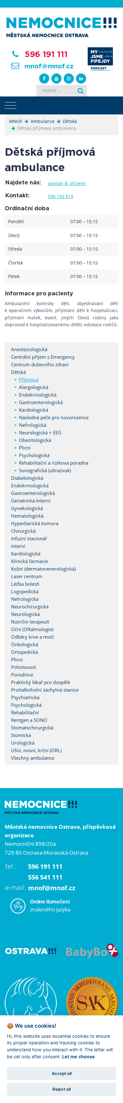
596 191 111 (46, 54)
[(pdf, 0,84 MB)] (92, 1002)
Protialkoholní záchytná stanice (45, 690)
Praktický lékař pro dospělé (40, 682)
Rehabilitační (25, 712)
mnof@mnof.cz (49, 66)
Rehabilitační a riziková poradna (53, 463)
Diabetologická (27, 478)
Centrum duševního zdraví (39, 364)
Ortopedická (24, 652)
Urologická (22, 743)
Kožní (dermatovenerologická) (43, 569)
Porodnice (22, 674)
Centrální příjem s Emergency (43, 357)
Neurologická (25, 614)
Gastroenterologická (41, 402)
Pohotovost (23, 667)
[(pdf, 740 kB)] (31, 1002)
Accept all (62, 1073)
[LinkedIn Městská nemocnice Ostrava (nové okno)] (81, 78)
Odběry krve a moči (32, 637)
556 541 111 (45, 877)
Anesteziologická (29, 349)
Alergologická (33, 387)
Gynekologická (27, 508)
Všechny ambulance (32, 758)
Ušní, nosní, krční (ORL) (36, 750)
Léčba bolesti (25, 584)
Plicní (25, 447)
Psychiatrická (25, 697)
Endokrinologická (37, 395)
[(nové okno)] (31, 950)
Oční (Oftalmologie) (32, 629)
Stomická (21, 735)
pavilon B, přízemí (67, 183)
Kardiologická (33, 410)
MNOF (15, 121)
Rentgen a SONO (29, 720)
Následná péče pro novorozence (54, 417)
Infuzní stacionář (29, 538)
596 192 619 (60, 196)
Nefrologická (32, 425)
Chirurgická (23, 531)
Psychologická (34, 455)
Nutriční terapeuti (30, 621)
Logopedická (24, 591)
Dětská (70, 121)
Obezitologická (35, 440)
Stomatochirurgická (32, 727)
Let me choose (78, 1056)
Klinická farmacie (29, 561)
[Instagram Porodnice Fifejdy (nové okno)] (69, 78)
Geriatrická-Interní (30, 500)
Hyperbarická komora (34, 523)
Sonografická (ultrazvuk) (45, 470)
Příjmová (28, 379)
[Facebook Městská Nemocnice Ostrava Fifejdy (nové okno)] (44, 78)
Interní (18, 546)
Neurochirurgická (30, 606)
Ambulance (43, 121)
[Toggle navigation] (10, 105)
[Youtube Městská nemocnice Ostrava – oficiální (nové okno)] (56, 78)
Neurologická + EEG (40, 432)
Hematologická (27, 516)
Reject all (61, 1089)
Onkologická (24, 644)
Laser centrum (26, 576)
